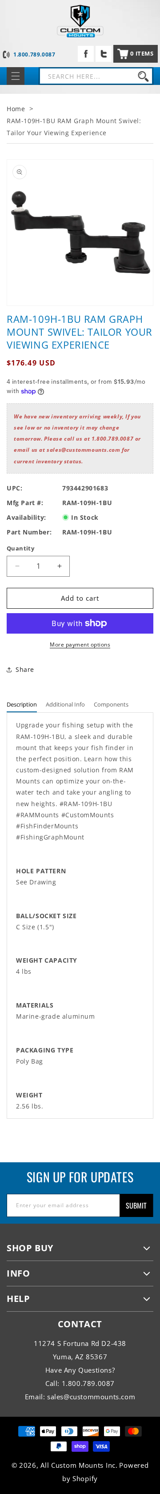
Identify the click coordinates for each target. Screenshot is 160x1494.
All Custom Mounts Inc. (78, 1465)
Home (16, 108)
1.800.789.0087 (34, 54)
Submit (136, 1205)
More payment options (80, 644)
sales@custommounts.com (91, 1396)
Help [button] (18, 1299)
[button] (135, 54)
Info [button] (18, 1273)
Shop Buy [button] (30, 1248)
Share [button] (25, 669)
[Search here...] (143, 76)
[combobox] (96, 76)
